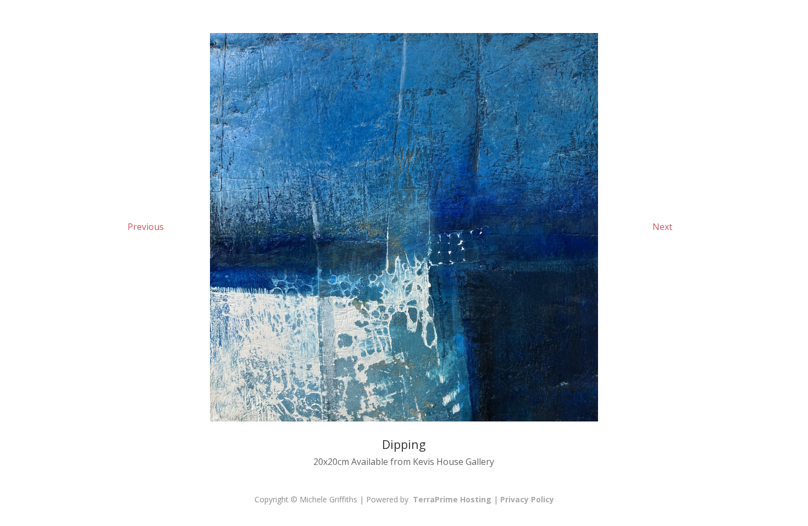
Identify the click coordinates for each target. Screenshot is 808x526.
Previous (146, 227)
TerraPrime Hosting (452, 499)
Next (662, 227)
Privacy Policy (527, 499)
